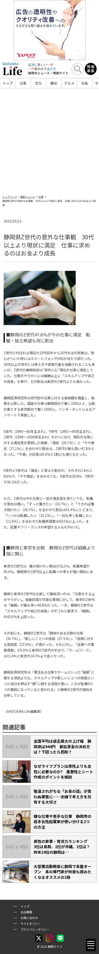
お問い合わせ (29, 918)
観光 (53, 83)
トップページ (9, 197)
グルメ (69, 83)
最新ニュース (27, 197)
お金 (84, 83)
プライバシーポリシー (35, 929)
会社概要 (26, 912)
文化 (38, 83)
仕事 (23, 83)
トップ (8, 83)
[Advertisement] (49, 141)
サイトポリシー (31, 923)
